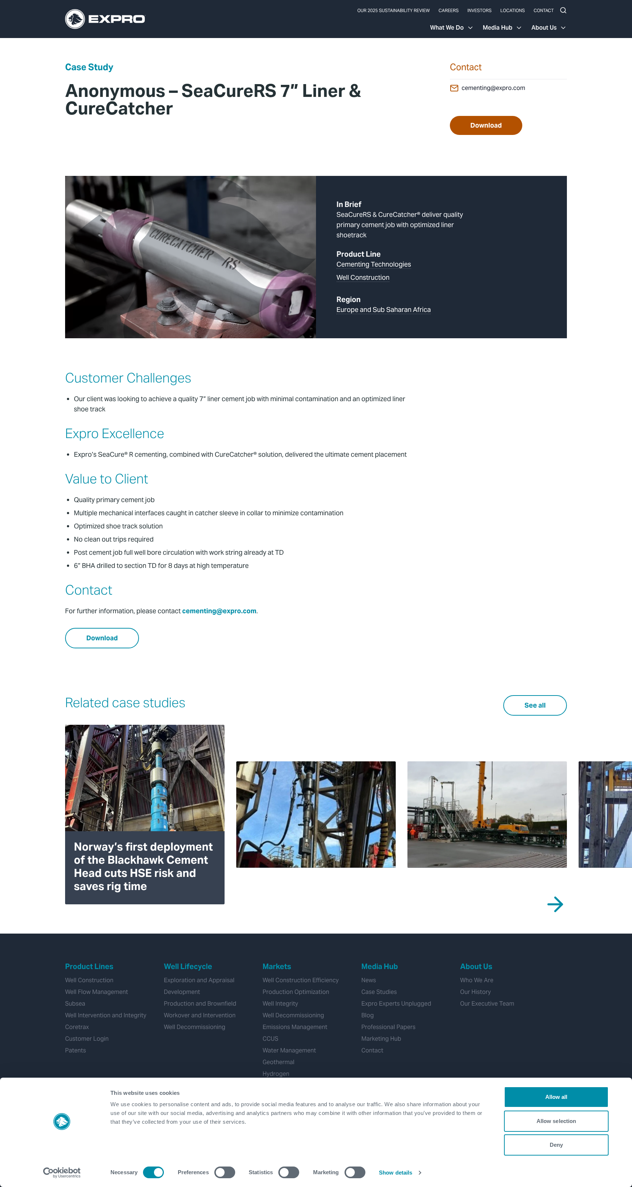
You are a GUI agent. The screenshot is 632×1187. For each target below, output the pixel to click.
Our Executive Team (487, 1003)
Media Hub (497, 27)
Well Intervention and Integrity (105, 1015)
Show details (395, 1172)
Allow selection (556, 1121)
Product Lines (89, 966)
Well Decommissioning (194, 1027)
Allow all (556, 1097)
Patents (75, 1050)
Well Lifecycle (188, 966)
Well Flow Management (96, 992)
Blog (367, 1015)
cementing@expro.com (493, 88)
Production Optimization (296, 992)
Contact (544, 10)
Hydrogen (276, 1074)
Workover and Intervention (200, 1015)
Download (486, 125)
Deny (556, 1145)
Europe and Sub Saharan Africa (383, 309)
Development (182, 992)
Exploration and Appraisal (199, 980)
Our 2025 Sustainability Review (393, 10)
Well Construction (363, 277)
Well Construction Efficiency (301, 980)
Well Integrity (280, 1003)
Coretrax (77, 1027)
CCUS (270, 1039)
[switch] (224, 1172)
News (368, 980)
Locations (512, 10)
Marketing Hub (381, 1039)
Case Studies (379, 992)
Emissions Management (295, 1027)
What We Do (447, 27)
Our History (475, 992)
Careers (449, 10)
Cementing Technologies (373, 264)
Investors (479, 10)
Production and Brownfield (200, 1003)
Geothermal (278, 1062)
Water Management (289, 1050)
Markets (277, 966)
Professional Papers (388, 1027)
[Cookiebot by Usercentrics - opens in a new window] (62, 1172)
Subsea (75, 1003)
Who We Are (476, 980)
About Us (544, 27)
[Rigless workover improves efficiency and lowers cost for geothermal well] (487, 814)
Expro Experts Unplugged (396, 1003)
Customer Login (87, 1039)
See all (535, 705)
